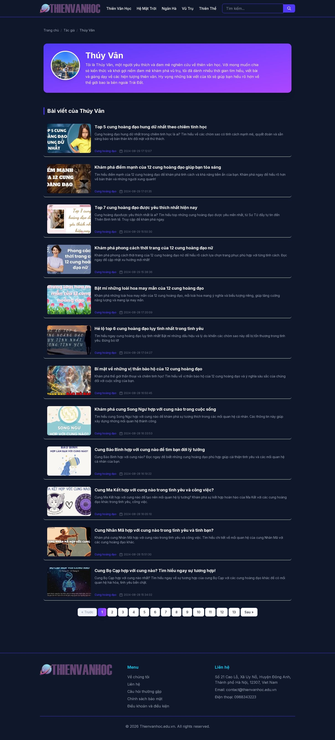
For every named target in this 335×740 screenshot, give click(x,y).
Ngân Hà (169, 8)
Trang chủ (51, 30)
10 (198, 612)
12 (222, 612)
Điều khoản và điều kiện (148, 706)
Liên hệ (133, 684)
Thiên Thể (207, 8)
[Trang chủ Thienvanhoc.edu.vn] (70, 8)
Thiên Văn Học (118, 8)
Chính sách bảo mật (144, 698)
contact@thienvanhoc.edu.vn (251, 689)
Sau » (249, 612)
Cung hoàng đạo (105, 151)
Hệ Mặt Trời (146, 8)
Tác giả (69, 30)
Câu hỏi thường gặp (144, 691)
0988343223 (245, 697)
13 (234, 612)
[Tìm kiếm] (289, 8)
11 (210, 612)
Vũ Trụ (187, 8)
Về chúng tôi (138, 677)
